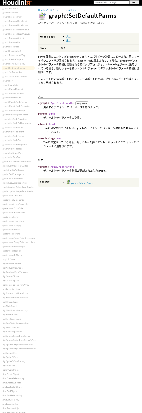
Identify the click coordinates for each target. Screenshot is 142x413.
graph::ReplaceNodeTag (13, 55)
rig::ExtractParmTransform (15, 297)
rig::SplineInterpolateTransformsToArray (21, 348)
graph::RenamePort (11, 50)
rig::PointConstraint (11, 318)
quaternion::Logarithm (13, 221)
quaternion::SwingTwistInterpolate (18, 242)
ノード (60, 10)
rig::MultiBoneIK (9, 306)
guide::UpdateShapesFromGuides (17, 191)
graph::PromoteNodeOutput (15, 29)
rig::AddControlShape (12, 267)
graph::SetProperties (12, 72)
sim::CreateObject (10, 374)
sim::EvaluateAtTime (11, 386)
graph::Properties (10, 46)
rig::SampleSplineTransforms (16, 335)
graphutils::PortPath (11, 157)
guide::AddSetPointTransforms (16, 161)
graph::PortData (10, 8)
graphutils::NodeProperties (14, 144)
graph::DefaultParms (81, 183)
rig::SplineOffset (9, 352)
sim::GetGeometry (10, 399)
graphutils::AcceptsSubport (15, 114)
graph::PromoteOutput (13, 38)
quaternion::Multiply (11, 225)
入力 (68, 36)
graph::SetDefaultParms (13, 67)
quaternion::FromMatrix (13, 212)
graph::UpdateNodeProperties (16, 106)
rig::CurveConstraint (11, 289)
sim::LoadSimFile (10, 403)
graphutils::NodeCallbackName (16, 123)
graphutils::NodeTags (12, 148)
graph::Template (10, 84)
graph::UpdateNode (11, 97)
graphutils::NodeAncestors (14, 119)
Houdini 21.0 (45, 10)
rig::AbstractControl (11, 263)
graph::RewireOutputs (12, 59)
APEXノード (75, 10)
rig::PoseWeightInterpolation (15, 323)
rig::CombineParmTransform (15, 272)
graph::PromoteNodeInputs (15, 25)
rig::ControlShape (10, 276)
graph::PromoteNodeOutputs (16, 33)
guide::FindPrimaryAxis (13, 174)
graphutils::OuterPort (12, 152)
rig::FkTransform (10, 301)
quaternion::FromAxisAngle (15, 204)
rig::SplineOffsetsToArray (13, 361)
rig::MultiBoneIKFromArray (15, 310)
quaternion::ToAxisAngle (13, 246)
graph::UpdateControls (13, 93)
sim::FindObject (9, 391)
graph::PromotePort (11, 42)
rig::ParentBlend (9, 314)
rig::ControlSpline (10, 280)
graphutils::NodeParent (13, 131)
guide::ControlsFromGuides (15, 165)
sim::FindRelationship (12, 395)
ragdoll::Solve (8, 259)
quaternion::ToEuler (11, 250)
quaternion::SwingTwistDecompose (18, 238)
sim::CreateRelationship (13, 378)
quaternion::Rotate (11, 233)
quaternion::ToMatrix (12, 255)
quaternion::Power (11, 229)
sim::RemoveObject (11, 408)
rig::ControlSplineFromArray (15, 284)
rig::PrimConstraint (11, 327)
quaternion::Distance (12, 195)
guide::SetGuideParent (12, 178)
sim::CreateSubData (11, 382)
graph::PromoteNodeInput (14, 21)
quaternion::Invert (10, 216)
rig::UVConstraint (10, 369)
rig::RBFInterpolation (12, 331)
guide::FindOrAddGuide (13, 169)
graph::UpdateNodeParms (14, 101)
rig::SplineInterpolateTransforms (17, 344)
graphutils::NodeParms (13, 136)
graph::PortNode (10, 12)
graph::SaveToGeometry (13, 63)
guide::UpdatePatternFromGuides (17, 186)
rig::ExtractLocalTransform (15, 293)
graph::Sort (7, 80)
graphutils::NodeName (12, 127)
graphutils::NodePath (12, 140)
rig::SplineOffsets (10, 357)
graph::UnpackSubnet (12, 89)
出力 (68, 40)
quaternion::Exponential (13, 199)
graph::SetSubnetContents (14, 76)
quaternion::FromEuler (13, 208)
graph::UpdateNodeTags (13, 110)
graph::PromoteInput (12, 16)
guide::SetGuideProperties (14, 182)
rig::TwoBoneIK (9, 365)
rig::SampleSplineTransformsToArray (19, 340)
